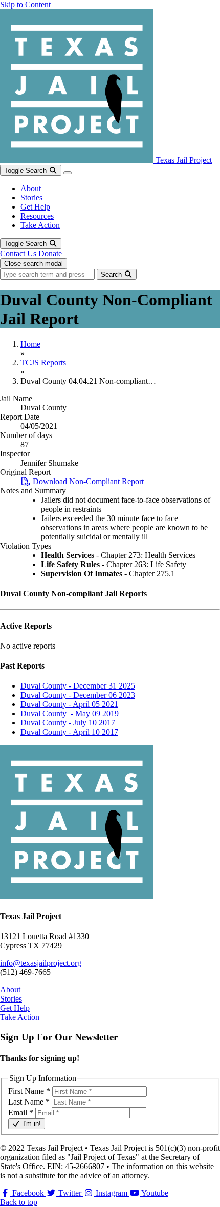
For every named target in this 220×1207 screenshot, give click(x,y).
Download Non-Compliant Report (87, 481)
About (30, 188)
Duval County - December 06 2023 (77, 695)
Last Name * (29, 1101)
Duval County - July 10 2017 (67, 722)
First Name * (29, 1091)
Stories (31, 197)
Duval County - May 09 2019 (69, 713)
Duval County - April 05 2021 (69, 704)
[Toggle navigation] (67, 172)
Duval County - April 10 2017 (69, 731)
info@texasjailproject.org (40, 963)
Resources (37, 216)
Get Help (35, 206)
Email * (20, 1112)
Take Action (40, 225)
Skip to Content (25, 4)
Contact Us (18, 253)
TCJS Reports (43, 362)
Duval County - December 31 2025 (77, 685)
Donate (50, 253)
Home (30, 344)
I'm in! (31, 1124)
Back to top (18, 1202)
